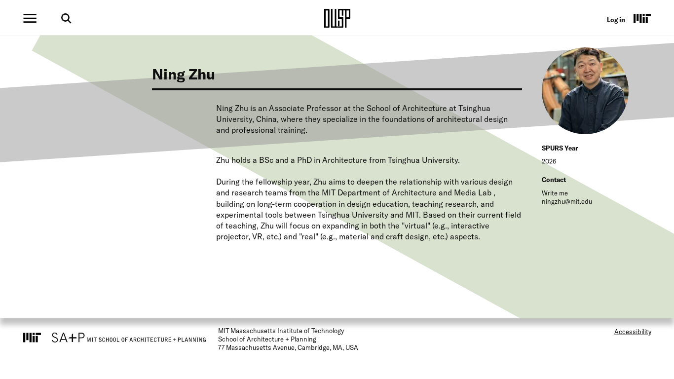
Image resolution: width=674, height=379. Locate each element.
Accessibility (632, 332)
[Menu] (30, 18)
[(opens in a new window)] (642, 18)
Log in (616, 20)
